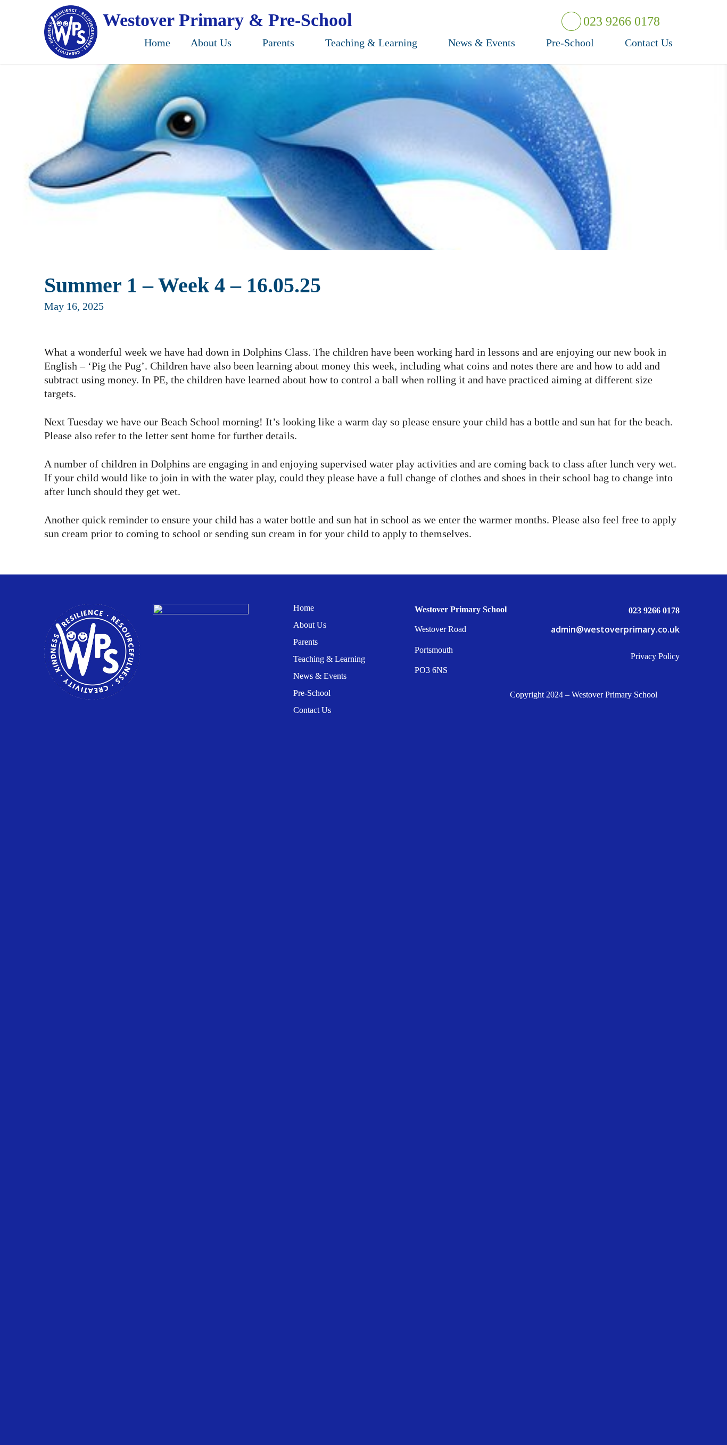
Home (303, 608)
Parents (305, 641)
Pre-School (312, 692)
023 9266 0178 (620, 21)
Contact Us (312, 710)
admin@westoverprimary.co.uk (615, 629)
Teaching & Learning (329, 658)
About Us (309, 624)
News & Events (319, 675)
